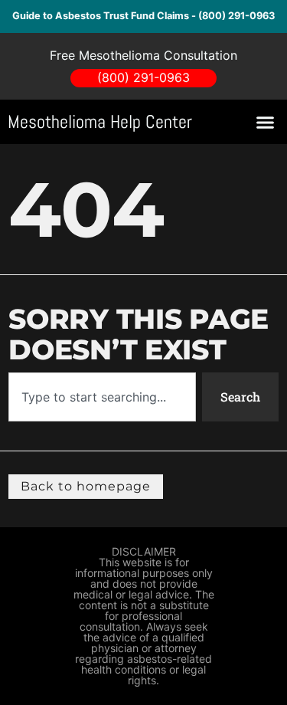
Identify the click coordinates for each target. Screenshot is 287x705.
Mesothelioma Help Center (100, 121)
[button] (265, 121)
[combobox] (102, 396)
